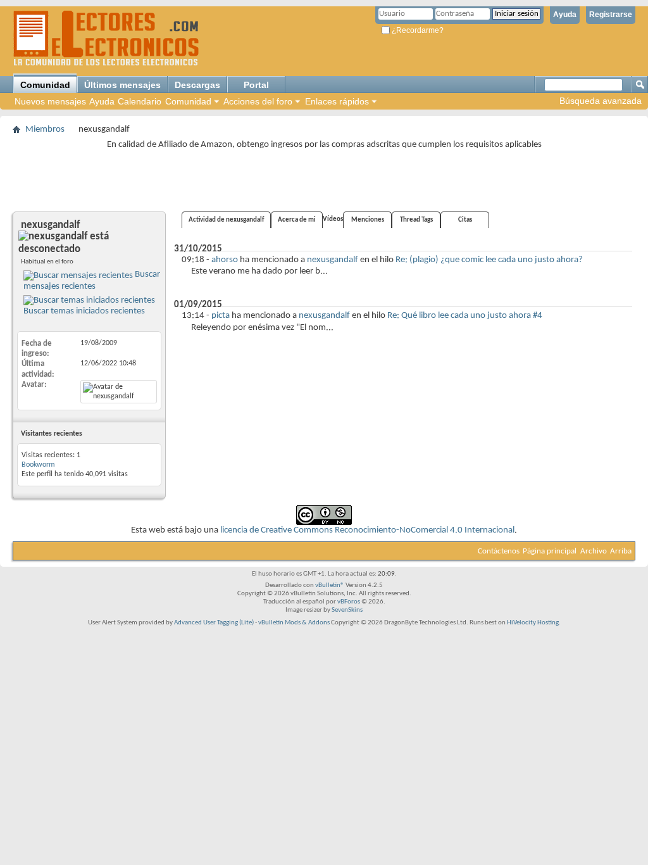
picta (220, 315)
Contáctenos (499, 551)
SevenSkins (347, 610)
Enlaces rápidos (337, 101)
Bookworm (38, 465)
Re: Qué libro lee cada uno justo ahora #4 (464, 315)
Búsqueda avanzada (600, 101)
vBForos (348, 601)
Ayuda (564, 14)
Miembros (45, 129)
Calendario (139, 101)
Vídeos (333, 219)
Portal (256, 85)
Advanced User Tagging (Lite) (214, 622)
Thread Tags (416, 220)
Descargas (197, 85)
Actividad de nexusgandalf (226, 220)
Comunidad (45, 85)
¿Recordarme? (417, 30)
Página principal (549, 551)
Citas (465, 220)
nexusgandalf (332, 260)
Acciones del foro (257, 101)
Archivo (593, 551)
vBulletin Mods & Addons (294, 622)
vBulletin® (329, 585)
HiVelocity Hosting (533, 622)
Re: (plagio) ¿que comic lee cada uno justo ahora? (489, 260)
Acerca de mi (297, 220)
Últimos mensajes (122, 85)
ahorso (224, 260)
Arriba (621, 551)
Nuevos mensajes (50, 101)
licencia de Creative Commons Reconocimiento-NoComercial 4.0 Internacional (367, 530)
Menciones (367, 220)
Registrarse (610, 14)
